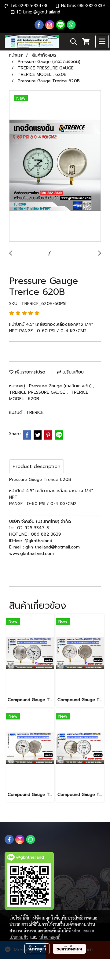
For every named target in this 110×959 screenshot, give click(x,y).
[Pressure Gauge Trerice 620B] (55, 166)
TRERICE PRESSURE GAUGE (38, 392)
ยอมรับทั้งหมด (69, 948)
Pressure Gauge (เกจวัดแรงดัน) (61, 386)
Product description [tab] (37, 466)
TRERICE (35, 412)
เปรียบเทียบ (72, 372)
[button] (71, 41)
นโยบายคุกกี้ (50, 937)
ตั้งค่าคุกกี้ (37, 948)
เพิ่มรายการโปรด (29, 372)
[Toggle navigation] (102, 41)
